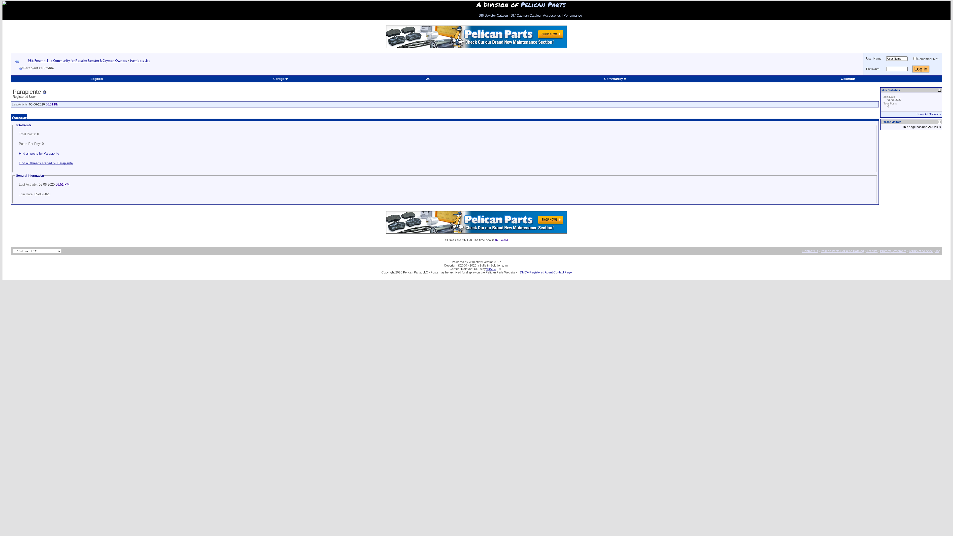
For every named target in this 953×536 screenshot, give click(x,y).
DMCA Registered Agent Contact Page (546, 272)
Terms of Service (921, 251)
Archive (872, 251)
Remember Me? (928, 59)
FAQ (428, 79)
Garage (279, 79)
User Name (874, 58)
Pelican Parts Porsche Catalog (842, 251)
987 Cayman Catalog (526, 15)
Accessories (552, 15)
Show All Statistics (929, 114)
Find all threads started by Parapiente (46, 163)
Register (97, 79)
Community (613, 79)
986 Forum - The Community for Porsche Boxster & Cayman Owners (77, 61)
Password (873, 69)
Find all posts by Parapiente (39, 153)
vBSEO (491, 269)
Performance (573, 15)
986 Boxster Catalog (493, 15)
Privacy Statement (893, 251)
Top (937, 251)
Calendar (848, 79)
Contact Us (810, 251)
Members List (140, 61)
